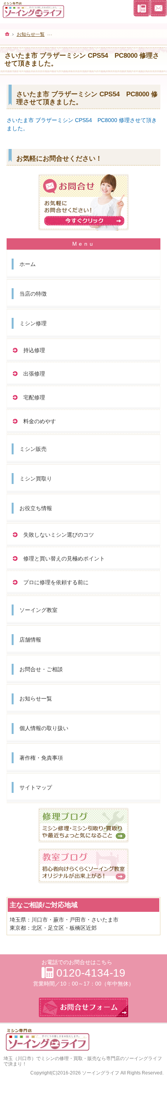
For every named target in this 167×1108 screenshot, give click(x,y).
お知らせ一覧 (35, 698)
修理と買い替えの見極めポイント (64, 558)
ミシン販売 (33, 449)
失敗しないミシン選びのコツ (58, 535)
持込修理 (34, 350)
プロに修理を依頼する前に (56, 582)
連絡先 (142, 8)
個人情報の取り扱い (43, 728)
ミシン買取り (35, 478)
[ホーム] (7, 34)
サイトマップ (35, 787)
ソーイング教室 (38, 610)
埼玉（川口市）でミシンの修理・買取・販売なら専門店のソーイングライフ (82, 1058)
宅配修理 (34, 397)
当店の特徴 (33, 294)
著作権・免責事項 (41, 758)
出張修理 (34, 374)
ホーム (27, 264)
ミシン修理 (33, 323)
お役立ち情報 (35, 508)
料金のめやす (39, 421)
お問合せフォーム (158, 8)
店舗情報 (30, 639)
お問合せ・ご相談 (41, 669)
